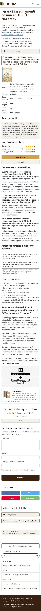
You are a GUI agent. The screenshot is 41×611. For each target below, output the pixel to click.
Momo (5, 570)
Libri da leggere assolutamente (20, 546)
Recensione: (6, 438)
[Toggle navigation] (38, 4)
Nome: (4, 453)
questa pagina (13, 238)
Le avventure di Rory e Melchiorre (15, 575)
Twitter (31, 493)
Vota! (20, 421)
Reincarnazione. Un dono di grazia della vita (20, 521)
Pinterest (11, 498)
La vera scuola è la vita (11, 584)
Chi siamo (5, 604)
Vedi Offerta (20, 157)
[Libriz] (8, 3)
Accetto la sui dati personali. (19, 470)
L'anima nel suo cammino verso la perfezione (20, 588)
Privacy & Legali (7, 607)
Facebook (11, 493)
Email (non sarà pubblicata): (12, 462)
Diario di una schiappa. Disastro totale (17, 566)
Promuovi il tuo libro (17, 604)
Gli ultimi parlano (9, 515)
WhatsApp (31, 498)
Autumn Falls (7, 579)
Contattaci (17, 607)
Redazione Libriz (17, 391)
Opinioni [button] (20, 162)
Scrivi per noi (29, 604)
